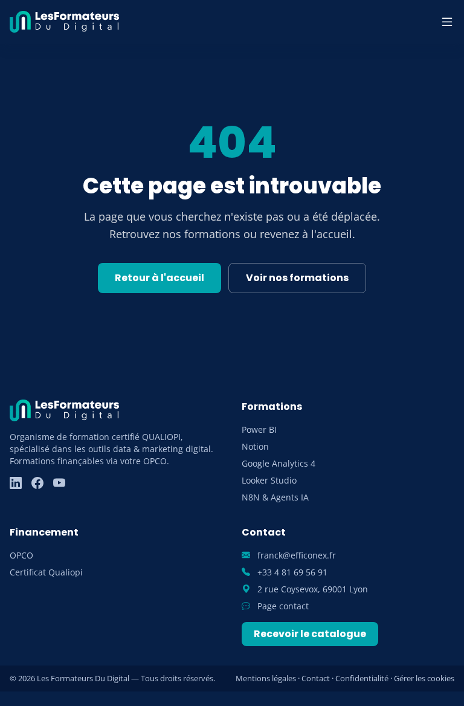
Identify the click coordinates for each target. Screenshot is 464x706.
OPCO (21, 555)
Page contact (282, 606)
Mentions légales (266, 678)
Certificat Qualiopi (46, 572)
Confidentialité (361, 678)
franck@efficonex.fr (295, 555)
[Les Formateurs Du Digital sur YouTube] (59, 483)
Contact (315, 678)
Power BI (259, 429)
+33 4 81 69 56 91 (291, 572)
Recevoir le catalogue (310, 634)
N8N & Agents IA (275, 497)
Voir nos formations (297, 278)
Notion (255, 446)
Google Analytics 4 (278, 463)
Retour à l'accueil (159, 278)
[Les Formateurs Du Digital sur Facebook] (37, 483)
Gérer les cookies (424, 678)
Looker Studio (269, 480)
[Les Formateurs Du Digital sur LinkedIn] (16, 483)
